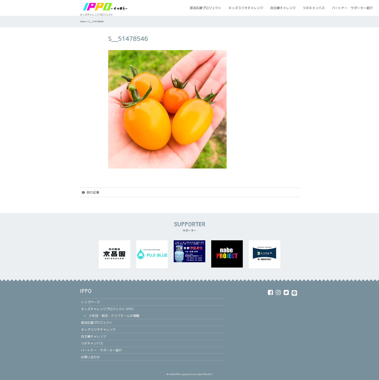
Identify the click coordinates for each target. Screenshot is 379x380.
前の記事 (93, 192)
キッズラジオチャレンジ (245, 8)
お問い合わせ (90, 357)
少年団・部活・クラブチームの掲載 (114, 316)
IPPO (177, 374)
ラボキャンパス (314, 8)
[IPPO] (104, 6)
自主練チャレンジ (283, 8)
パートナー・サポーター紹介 (352, 8)
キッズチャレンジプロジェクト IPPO (107, 309)
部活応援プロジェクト (205, 8)
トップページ (90, 302)
